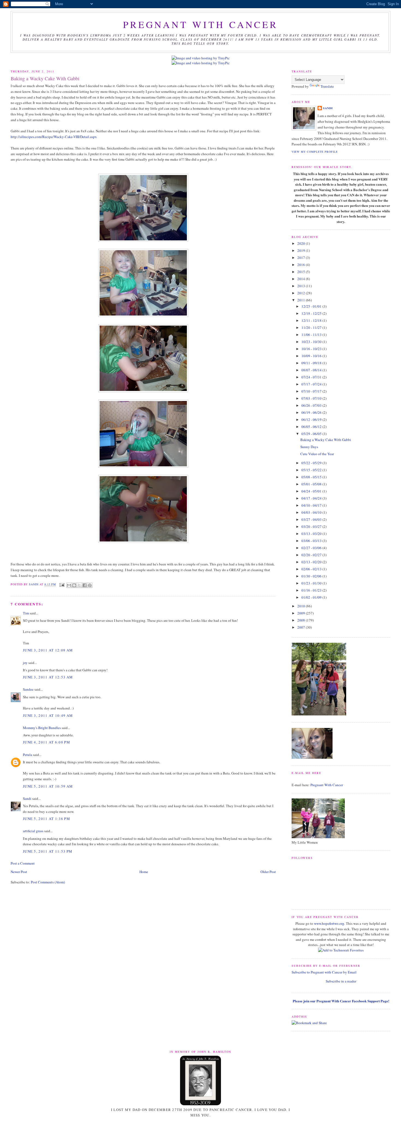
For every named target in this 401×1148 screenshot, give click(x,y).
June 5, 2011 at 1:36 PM (46, 818)
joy (25, 662)
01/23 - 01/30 (311, 583)
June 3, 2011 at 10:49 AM (48, 715)
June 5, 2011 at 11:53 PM (47, 851)
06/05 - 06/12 (311, 426)
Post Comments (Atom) (48, 882)
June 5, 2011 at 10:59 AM (48, 786)
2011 (301, 300)
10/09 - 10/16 (311, 355)
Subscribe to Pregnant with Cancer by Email (324, 972)
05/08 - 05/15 (311, 476)
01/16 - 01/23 (311, 590)
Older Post (268, 871)
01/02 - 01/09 (311, 597)
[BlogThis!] (74, 585)
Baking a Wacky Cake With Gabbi (325, 439)
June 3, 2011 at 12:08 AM (48, 650)
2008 (301, 620)
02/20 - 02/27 (311, 554)
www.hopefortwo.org (329, 923)
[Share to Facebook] (84, 585)
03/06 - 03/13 (311, 540)
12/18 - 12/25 (311, 313)
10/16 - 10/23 (311, 348)
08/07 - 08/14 (311, 370)
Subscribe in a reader (341, 981)
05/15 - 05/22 (311, 469)
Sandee (28, 689)
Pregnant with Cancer (200, 24)
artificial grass (33, 830)
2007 (301, 627)
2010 (301, 606)
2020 (301, 243)
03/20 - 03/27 (311, 526)
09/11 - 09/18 (311, 362)
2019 (301, 250)
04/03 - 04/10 (311, 512)
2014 (301, 278)
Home (143, 871)
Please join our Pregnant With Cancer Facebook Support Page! (341, 1000)
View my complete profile (315, 152)
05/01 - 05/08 (311, 484)
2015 (301, 271)
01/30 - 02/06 (311, 576)
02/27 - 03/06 (311, 547)
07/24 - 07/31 (311, 377)
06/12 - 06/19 (311, 419)
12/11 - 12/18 (311, 320)
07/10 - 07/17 (311, 391)
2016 (301, 264)
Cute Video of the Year (317, 453)
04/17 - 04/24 (311, 498)
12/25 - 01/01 (311, 306)
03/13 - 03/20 (311, 533)
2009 (301, 613)
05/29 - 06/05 (311, 433)
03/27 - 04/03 (311, 519)
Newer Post (19, 871)
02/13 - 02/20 (311, 561)
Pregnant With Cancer (326, 784)
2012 (301, 292)
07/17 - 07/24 (311, 384)
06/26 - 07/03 (311, 405)
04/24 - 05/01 (311, 491)
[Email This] (69, 585)
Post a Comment (23, 863)
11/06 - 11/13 (311, 334)
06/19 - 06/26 (311, 412)
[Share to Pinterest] (89, 585)
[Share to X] (79, 585)
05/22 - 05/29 (311, 462)
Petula (27, 754)
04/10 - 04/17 (311, 505)
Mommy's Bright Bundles (42, 727)
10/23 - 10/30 (311, 341)
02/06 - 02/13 (311, 569)
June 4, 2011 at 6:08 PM (46, 742)
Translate (327, 86)
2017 (301, 257)
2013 (301, 285)
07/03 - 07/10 (311, 398)
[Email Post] (62, 584)
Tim (26, 613)
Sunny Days (309, 446)
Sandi (34, 584)
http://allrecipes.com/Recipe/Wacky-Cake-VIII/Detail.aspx (54, 136)
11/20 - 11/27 (311, 327)
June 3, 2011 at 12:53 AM (48, 677)
